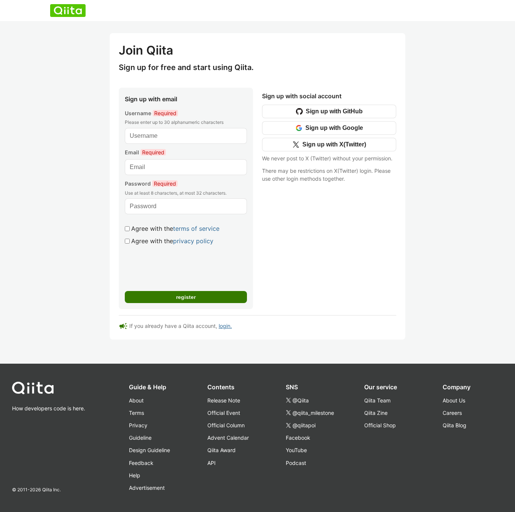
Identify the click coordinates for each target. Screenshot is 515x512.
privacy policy (193, 241)
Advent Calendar (228, 437)
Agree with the (175, 228)
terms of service (196, 228)
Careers (452, 413)
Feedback (141, 463)
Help (134, 475)
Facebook (298, 437)
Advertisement (147, 488)
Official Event (223, 413)
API (211, 463)
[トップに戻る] (48, 390)
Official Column (226, 425)
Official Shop (380, 425)
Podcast (296, 463)
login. (225, 326)
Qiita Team (377, 400)
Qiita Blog (454, 425)
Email (144, 152)
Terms (136, 413)
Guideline (140, 437)
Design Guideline (149, 450)
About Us (454, 400)
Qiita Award (221, 450)
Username (150, 113)
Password (150, 183)
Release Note (223, 400)
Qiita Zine (376, 413)
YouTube (296, 450)
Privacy (138, 425)
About (136, 400)
